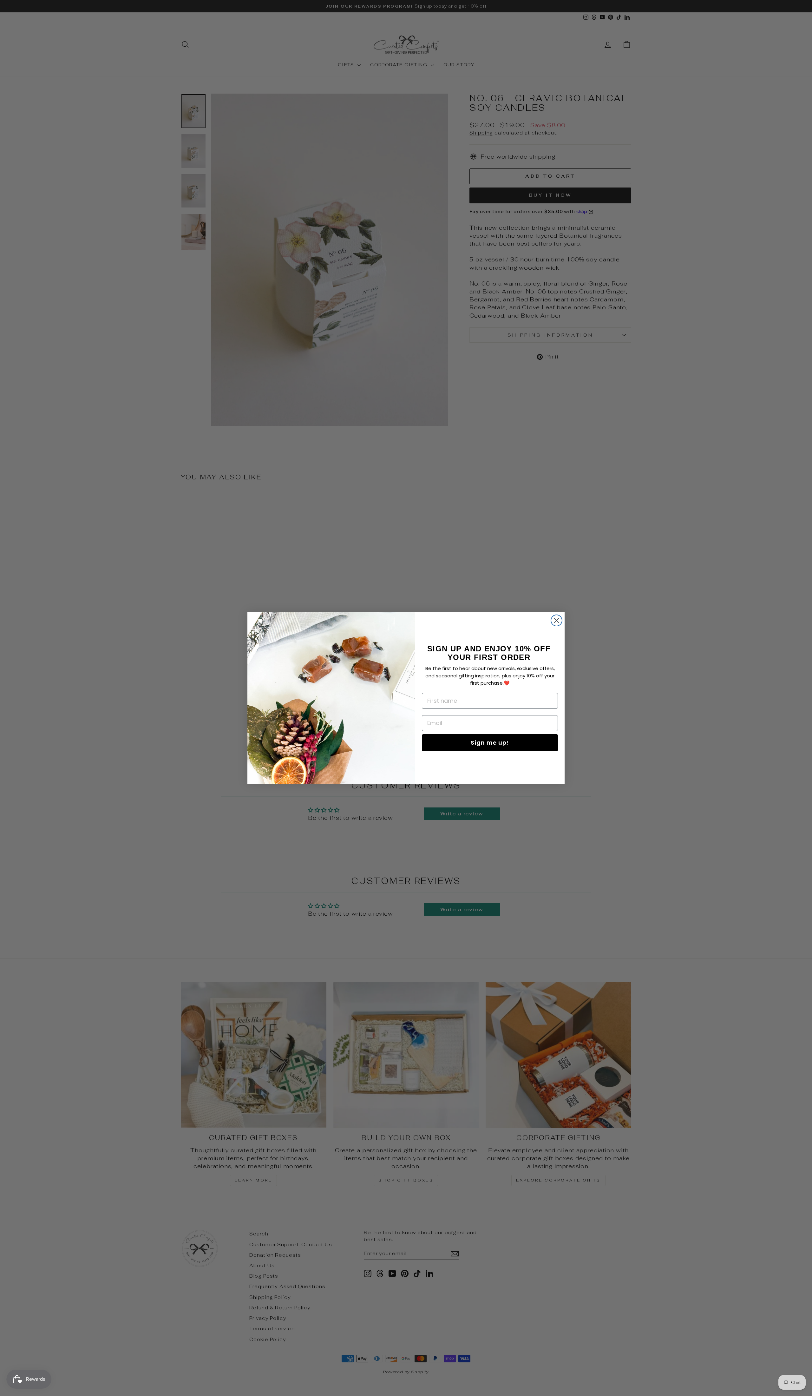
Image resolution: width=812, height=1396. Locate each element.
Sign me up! (490, 743)
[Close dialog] (556, 620)
